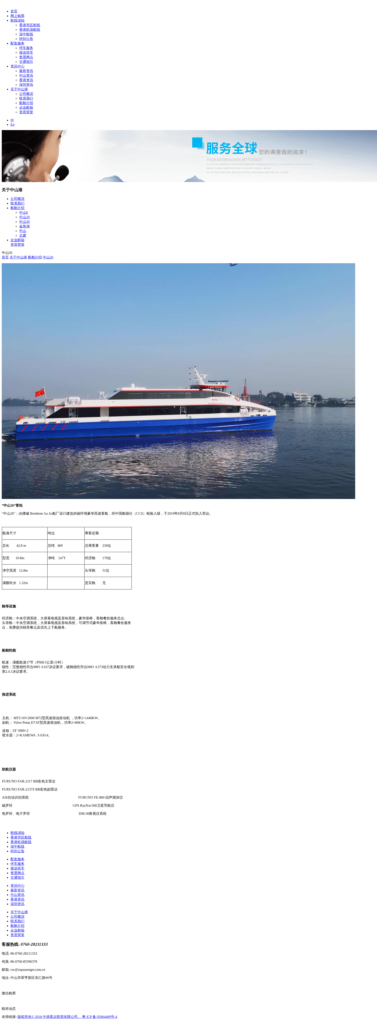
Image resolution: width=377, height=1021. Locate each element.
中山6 (23, 212)
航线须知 (17, 20)
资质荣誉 (26, 112)
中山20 (24, 217)
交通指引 (26, 62)
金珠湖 (24, 226)
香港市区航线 (29, 25)
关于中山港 (19, 89)
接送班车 (26, 52)
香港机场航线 (29, 29)
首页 (13, 11)
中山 (22, 231)
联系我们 (26, 98)
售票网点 (26, 57)
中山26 (24, 221)
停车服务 (26, 48)
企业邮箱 (26, 107)
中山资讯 (26, 75)
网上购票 (17, 16)
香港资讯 (26, 80)
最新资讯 (26, 71)
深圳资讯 (26, 84)
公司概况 (26, 94)
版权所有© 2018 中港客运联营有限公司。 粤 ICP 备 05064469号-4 (67, 1017)
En (12, 124)
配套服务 (17, 43)
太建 (22, 235)
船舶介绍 (26, 103)
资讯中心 (17, 66)
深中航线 (26, 34)
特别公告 (26, 39)
